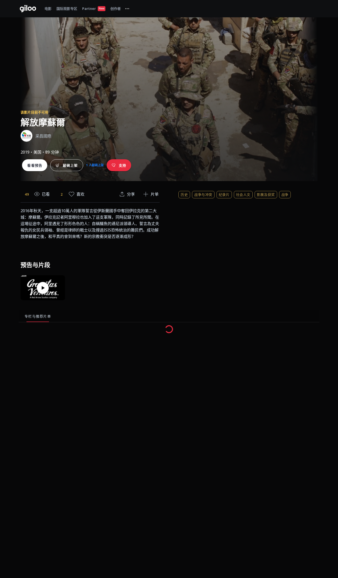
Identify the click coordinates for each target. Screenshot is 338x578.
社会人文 (243, 194)
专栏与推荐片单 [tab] (37, 316)
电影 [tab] (48, 8)
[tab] (127, 9)
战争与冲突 (203, 194)
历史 (184, 194)
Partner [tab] (93, 8)
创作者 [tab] (115, 8)
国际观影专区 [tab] (66, 8)
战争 (285, 194)
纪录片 (224, 194)
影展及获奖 (266, 194)
